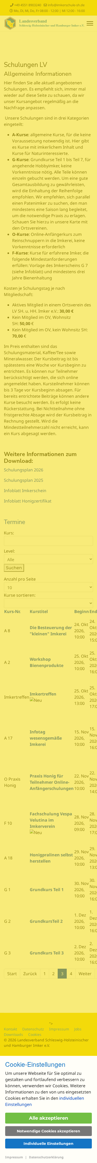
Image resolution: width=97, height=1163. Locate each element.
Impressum (14, 1157)
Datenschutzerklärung (46, 1157)
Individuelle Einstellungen (48, 1143)
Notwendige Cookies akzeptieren (48, 1131)
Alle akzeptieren (48, 1118)
